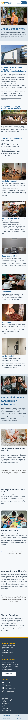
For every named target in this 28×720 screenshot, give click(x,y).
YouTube (20, 127)
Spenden (4, 706)
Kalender (14, 231)
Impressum (17, 715)
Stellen (3, 705)
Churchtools (5, 708)
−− (2, 155)
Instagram (7, 685)
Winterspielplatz (6, 703)
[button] (18, 3)
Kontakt (4, 701)
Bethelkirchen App (10, 688)
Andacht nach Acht (6, 710)
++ (12, 155)
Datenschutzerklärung (6, 715)
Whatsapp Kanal (9, 691)
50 (7, 155)
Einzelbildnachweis (6, 718)
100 (9, 155)
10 (6, 155)
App (3, 233)
